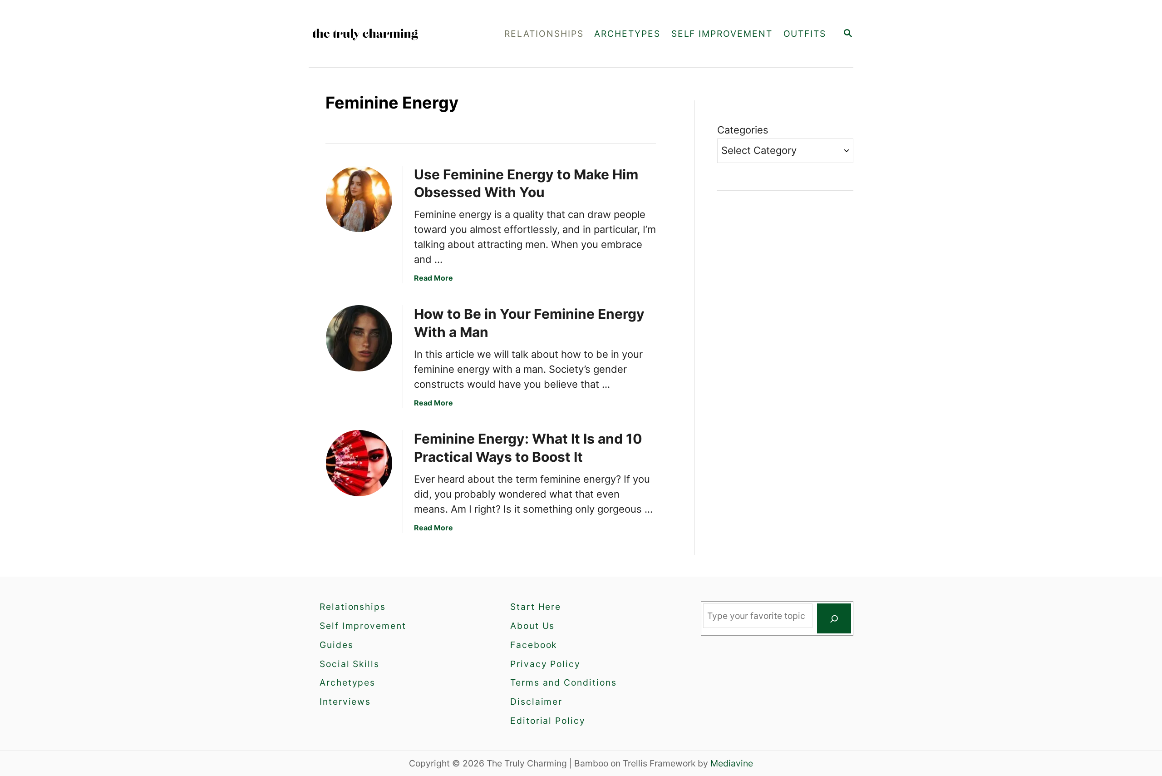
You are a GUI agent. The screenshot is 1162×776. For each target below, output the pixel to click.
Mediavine (731, 763)
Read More (433, 277)
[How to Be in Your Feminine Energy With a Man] (359, 338)
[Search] (834, 618)
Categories (742, 130)
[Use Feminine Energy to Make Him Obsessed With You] (359, 199)
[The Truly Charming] (390, 33)
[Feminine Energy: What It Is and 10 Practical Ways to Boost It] (359, 463)
